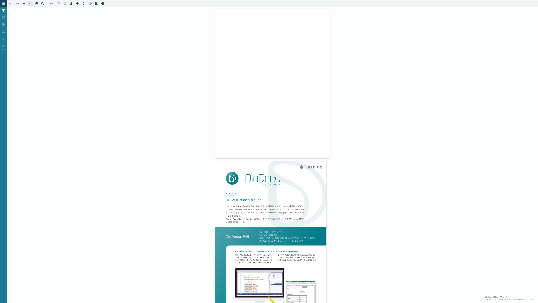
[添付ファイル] (3, 38)
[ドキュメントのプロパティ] (96, 3)
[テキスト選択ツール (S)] (30, 3)
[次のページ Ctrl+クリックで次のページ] (24, 3)
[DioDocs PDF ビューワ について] (102, 3)
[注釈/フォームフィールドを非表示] (90, 3)
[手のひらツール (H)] (36, 3)
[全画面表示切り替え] (65, 3)
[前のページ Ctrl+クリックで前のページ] (10, 3)
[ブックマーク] (3, 17)
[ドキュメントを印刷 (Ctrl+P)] (77, 3)
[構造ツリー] (3, 24)
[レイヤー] (3, 31)
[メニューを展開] (3, 3)
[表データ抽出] (3, 45)
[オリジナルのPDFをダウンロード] (71, 3)
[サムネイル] (3, 10)
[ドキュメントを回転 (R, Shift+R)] (84, 3)
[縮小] (42, 3)
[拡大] (59, 3)
